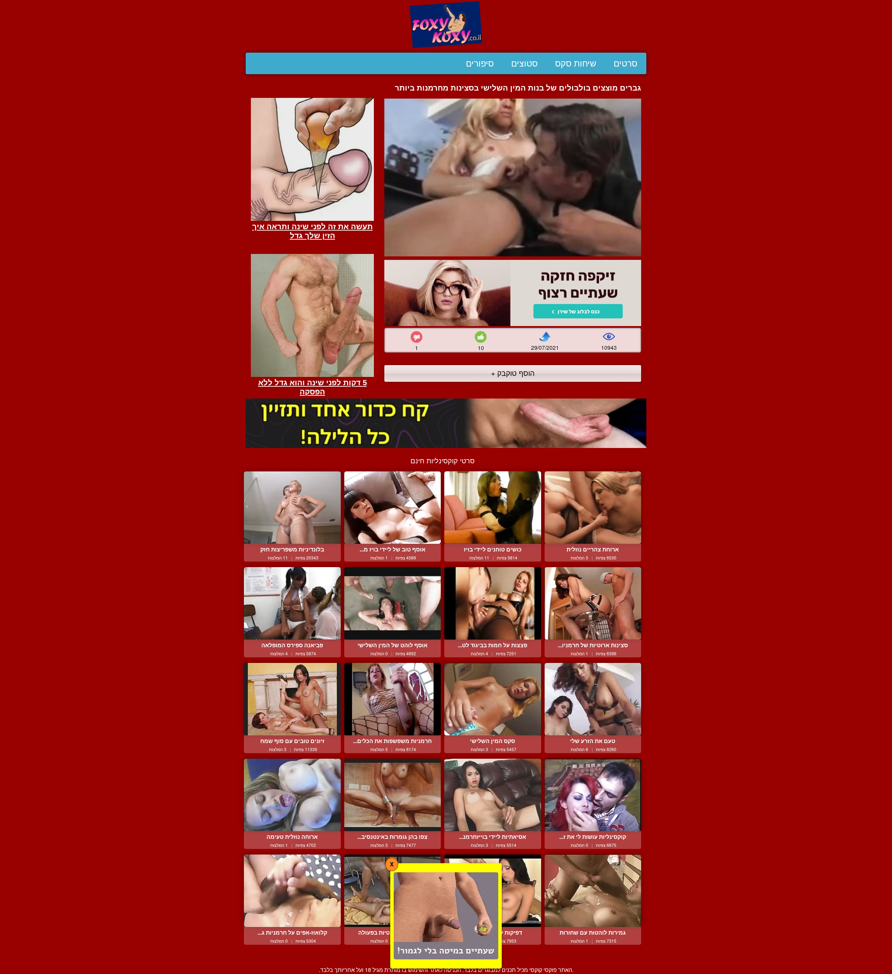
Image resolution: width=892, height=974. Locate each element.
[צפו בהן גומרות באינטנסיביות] (392, 795)
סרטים (625, 63)
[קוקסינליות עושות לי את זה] (593, 795)
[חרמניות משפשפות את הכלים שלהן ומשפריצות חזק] (392, 699)
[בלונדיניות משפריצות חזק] (292, 507)
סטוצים (524, 63)
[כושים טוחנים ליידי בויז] (492, 507)
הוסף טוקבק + (513, 373)
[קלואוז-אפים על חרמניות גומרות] (292, 891)
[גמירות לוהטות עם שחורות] (593, 891)
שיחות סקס (575, 63)
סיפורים (480, 63)
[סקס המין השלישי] (492, 699)
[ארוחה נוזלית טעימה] (292, 795)
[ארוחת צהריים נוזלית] (593, 507)
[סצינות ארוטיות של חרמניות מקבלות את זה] (593, 603)
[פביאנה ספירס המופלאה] (292, 603)
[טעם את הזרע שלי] (593, 699)
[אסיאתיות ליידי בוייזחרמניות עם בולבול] (492, 795)
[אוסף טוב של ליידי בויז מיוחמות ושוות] (392, 507)
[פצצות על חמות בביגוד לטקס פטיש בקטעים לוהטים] (492, 603)
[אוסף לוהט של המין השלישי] (392, 603)
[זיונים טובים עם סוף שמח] (292, 699)
